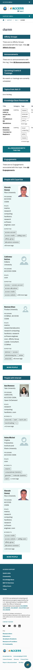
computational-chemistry (13, 472)
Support (9, 20)
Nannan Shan (9, 307)
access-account (10, 232)
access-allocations (11, 288)
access (7, 285)
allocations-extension (12, 242)
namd (23, 120)
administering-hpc (11, 355)
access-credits (10, 235)
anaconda (8, 358)
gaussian (8, 475)
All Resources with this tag (16, 149)
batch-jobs (22, 420)
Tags (16, 20)
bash (15, 420)
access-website (10, 295)
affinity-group (9, 239)
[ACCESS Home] (3, 20)
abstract (8, 352)
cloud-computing (25, 129)
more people (12, 367)
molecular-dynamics (25, 115)
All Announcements (21, 62)
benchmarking (9, 423)
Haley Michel (9, 437)
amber (23, 134)
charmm (24, 110)
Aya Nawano (9, 386)
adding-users (21, 235)
